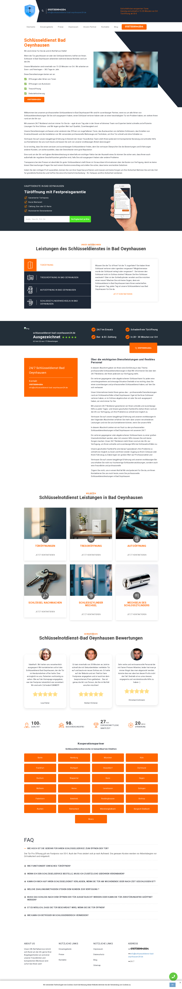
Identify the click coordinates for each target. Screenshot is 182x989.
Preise (60, 27)
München (108, 758)
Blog (116, 27)
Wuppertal (74, 778)
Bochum (40, 778)
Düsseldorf (108, 768)
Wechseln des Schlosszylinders (137, 604)
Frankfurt (40, 768)
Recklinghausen (108, 799)
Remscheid (74, 809)
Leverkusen (108, 788)
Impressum (73, 27)
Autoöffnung (136, 546)
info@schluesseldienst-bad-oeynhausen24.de (67, 12)
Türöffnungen (45, 546)
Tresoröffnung (91, 546)
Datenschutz (98, 954)
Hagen (142, 778)
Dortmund (142, 768)
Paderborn (40, 799)
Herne (74, 788)
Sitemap (97, 965)
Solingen (141, 788)
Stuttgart (74, 768)
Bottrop (142, 799)
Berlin (40, 758)
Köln (142, 758)
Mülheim (40, 788)
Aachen (40, 809)
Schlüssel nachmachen (45, 602)
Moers (91, 819)
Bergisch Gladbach (142, 809)
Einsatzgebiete (46, 27)
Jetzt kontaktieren (122, 294)
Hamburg (74, 758)
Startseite (31, 27)
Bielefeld (74, 799)
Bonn (108, 778)
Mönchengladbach (108, 809)
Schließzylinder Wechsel (91, 604)
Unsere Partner (89, 27)
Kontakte (105, 27)
